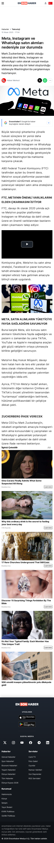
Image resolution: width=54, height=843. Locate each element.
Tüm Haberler (7, 778)
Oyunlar (32, 765)
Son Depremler (35, 774)
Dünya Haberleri (8, 774)
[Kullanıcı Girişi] (46, 3)
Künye (4, 798)
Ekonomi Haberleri (9, 765)
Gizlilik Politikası (8, 816)
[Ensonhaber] (27, 3)
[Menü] (3, 3)
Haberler (5, 29)
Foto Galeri (33, 761)
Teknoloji (16, 29)
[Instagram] (13, 743)
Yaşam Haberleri (8, 770)
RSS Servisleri (34, 778)
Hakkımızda (7, 794)
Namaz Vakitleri (35, 770)
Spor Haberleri (8, 761)
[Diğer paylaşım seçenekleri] (50, 80)
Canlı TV (32, 757)
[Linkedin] (48, 743)
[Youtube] (22, 743)
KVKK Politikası (8, 811)
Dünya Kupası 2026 (10, 783)
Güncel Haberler (8, 757)
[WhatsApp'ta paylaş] (45, 80)
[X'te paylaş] (39, 80)
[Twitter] (5, 743)
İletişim (4, 803)
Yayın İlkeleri (7, 807)
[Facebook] (31, 743)
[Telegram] (39, 743)
